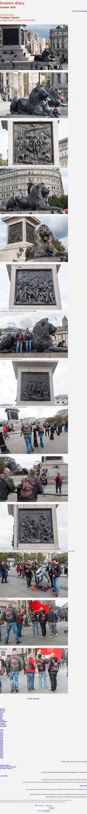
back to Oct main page (80, 11)
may (1, 715)
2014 (1, 734)
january (2, 709)
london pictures (5, 765)
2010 (1, 740)
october (2, 723)
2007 (1, 745)
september (3, 721)
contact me (83, 786)
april (1, 713)
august (2, 720)
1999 (1, 758)
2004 (1, 750)
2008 (1, 743)
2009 (1, 742)
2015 (1, 732)
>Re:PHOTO (4, 776)
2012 (1, 737)
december (3, 726)
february (3, 710)
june (1, 717)
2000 (1, 756)
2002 (1, 753)
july (1, 718)
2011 (1, 739)
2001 (1, 754)
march (2, 712)
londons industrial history (8, 767)
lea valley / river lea (6, 768)
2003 (1, 751)
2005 (1, 748)
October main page (33, 698)
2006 (1, 746)
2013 (1, 735)
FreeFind (47, 811)
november (3, 725)
